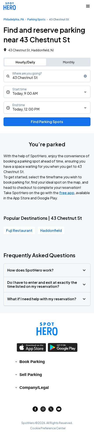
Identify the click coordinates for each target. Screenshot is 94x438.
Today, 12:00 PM (25, 109)
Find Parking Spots (47, 121)
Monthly (69, 62)
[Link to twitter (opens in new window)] (51, 410)
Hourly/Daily (25, 62)
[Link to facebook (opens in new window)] (35, 410)
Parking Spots (36, 19)
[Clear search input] (85, 76)
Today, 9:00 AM (25, 93)
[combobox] (47, 76)
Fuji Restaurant (19, 230)
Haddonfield (51, 230)
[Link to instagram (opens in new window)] (43, 410)
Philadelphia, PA (13, 19)
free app (66, 192)
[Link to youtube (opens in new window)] (58, 410)
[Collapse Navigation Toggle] (88, 6)
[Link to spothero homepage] (47, 329)
